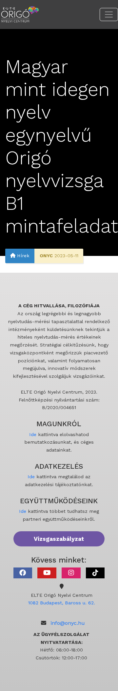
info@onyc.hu (67, 623)
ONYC (46, 255)
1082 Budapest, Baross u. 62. (61, 602)
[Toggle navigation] (109, 14)
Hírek (22, 255)
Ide (32, 434)
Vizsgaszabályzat (59, 539)
